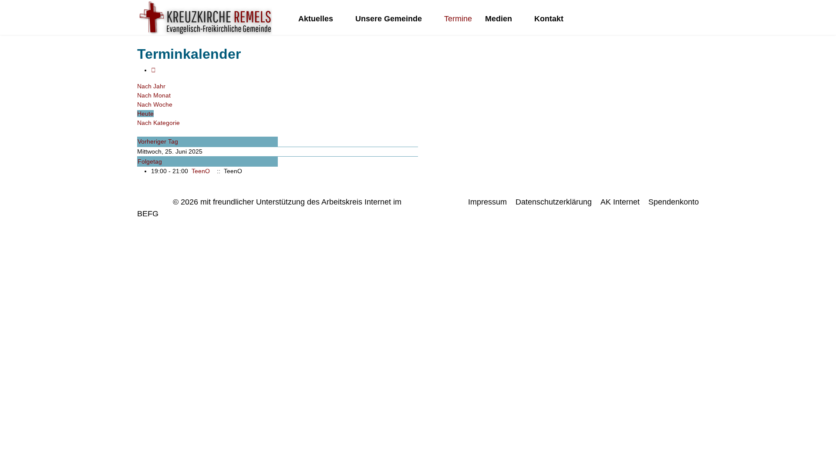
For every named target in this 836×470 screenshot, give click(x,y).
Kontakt (548, 18)
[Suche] (139, 131)
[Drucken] (153, 70)
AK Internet (620, 202)
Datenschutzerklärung (554, 202)
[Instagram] (683, 18)
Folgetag (150, 161)
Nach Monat (154, 95)
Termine (458, 18)
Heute (145, 113)
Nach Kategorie (158, 122)
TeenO (201, 171)
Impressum (487, 202)
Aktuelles (315, 18)
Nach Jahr (151, 86)
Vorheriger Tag (158, 141)
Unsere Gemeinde (388, 18)
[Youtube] (669, 18)
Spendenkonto (673, 202)
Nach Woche (154, 104)
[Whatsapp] (696, 18)
